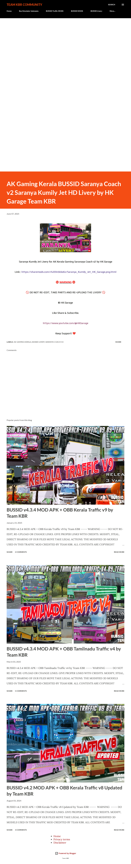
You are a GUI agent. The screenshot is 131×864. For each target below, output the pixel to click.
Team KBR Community (24, 4)
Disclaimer (59, 842)
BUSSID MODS (77, 11)
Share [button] (118, 342)
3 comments (21, 830)
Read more (119, 552)
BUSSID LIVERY (38, 342)
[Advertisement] (65, 36)
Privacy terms (61, 839)
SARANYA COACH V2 (54, 342)
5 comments (21, 691)
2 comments (21, 552)
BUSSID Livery (96, 11)
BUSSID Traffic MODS (54, 11)
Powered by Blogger (67, 853)
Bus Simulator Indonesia (28, 11)
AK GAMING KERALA (22, 342)
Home (9, 11)
